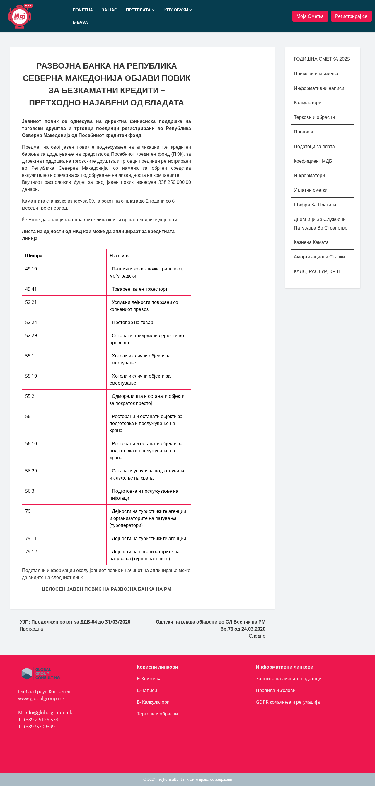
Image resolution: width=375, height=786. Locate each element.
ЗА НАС (109, 10)
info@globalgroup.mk (48, 712)
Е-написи (147, 690)
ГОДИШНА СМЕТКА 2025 (322, 59)
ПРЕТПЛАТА (138, 10)
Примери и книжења (316, 73)
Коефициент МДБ (313, 161)
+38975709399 (39, 726)
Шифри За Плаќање (316, 204)
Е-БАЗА (80, 22)
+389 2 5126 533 (40, 719)
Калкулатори (307, 102)
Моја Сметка (310, 16)
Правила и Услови (276, 690)
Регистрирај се (351, 16)
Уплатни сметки (311, 190)
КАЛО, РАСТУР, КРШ (317, 271)
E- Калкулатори (153, 702)
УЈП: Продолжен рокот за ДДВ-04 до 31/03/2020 (75, 622)
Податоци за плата (314, 146)
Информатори (309, 175)
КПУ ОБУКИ (176, 10)
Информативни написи (319, 88)
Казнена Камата (311, 242)
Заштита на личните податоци (288, 678)
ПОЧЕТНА (83, 10)
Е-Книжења (149, 678)
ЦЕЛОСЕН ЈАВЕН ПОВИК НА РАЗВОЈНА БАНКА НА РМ (106, 589)
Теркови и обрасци (315, 117)
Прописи (303, 132)
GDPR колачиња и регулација (288, 702)
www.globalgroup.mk (41, 698)
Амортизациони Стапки (319, 257)
